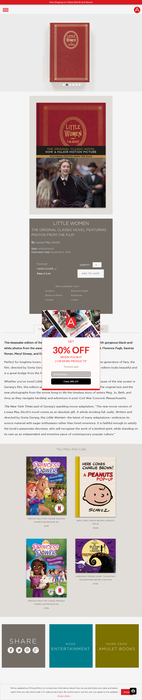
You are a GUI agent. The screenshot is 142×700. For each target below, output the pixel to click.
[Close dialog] (96, 313)
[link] (71, 322)
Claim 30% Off (71, 381)
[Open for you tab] (133, 691)
